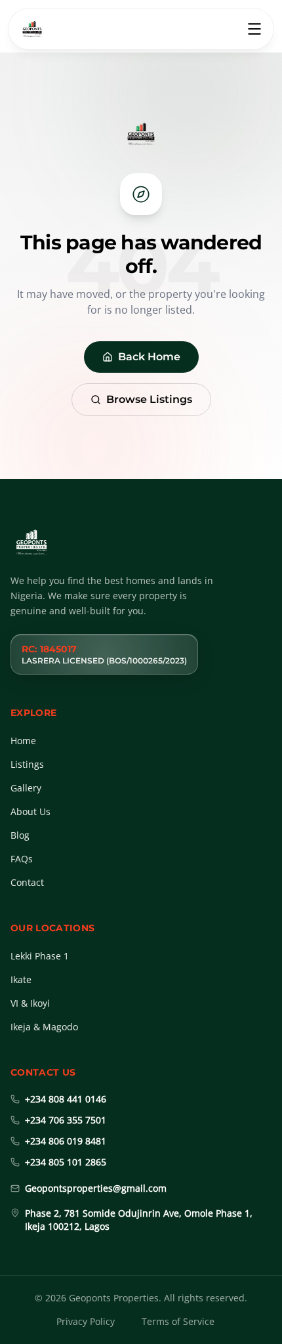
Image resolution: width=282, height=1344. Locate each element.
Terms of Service (178, 1321)
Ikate (20, 979)
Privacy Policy (85, 1321)
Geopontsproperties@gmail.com (96, 1188)
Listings (27, 764)
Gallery (25, 788)
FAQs (21, 858)
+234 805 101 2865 (65, 1162)
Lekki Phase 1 (39, 956)
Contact (27, 882)
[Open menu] (254, 29)
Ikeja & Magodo (44, 1026)
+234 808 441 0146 (65, 1099)
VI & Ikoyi (30, 1003)
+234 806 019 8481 (65, 1141)
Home (23, 740)
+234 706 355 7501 (65, 1120)
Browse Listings (149, 399)
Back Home (149, 356)
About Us (30, 811)
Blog (20, 835)
